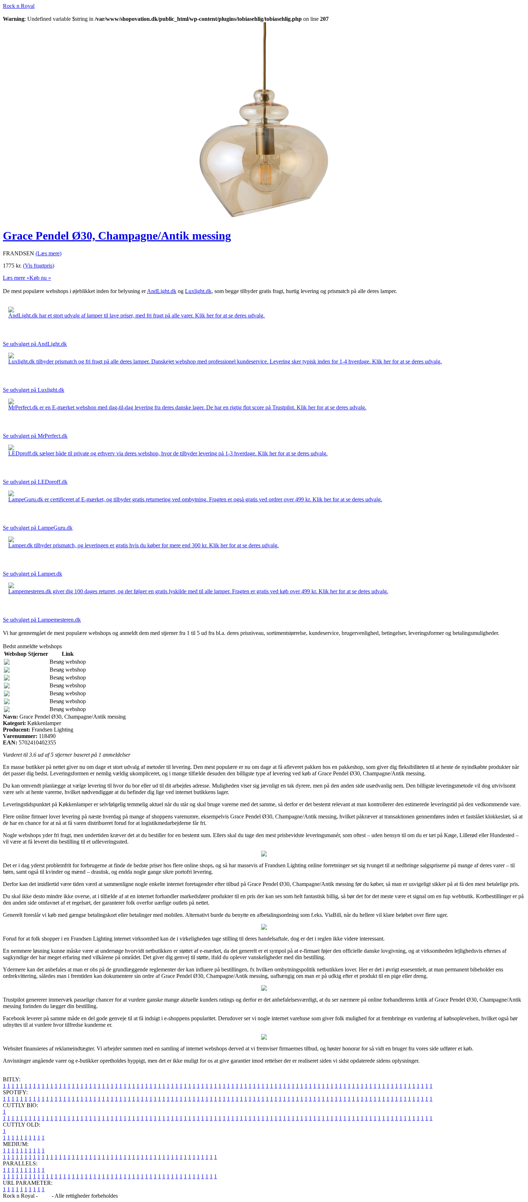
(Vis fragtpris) (38, 266)
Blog (44, 1196)
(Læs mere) (48, 253)
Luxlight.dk (198, 291)
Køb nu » (40, 278)
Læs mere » (16, 278)
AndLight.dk (161, 291)
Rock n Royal (18, 6)
